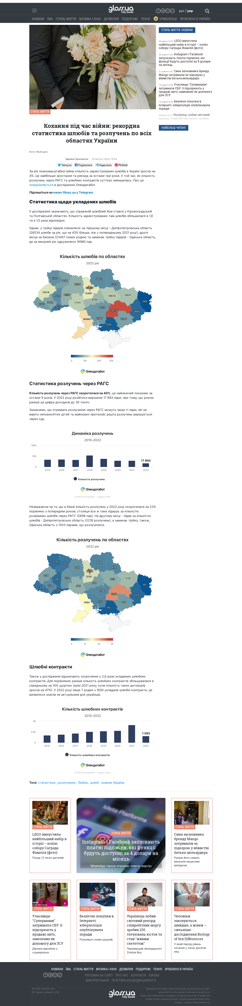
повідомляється (41, 185)
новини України (112, 782)
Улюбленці (168, 19)
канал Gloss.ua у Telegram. (73, 192)
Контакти (138, 975)
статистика (46, 782)
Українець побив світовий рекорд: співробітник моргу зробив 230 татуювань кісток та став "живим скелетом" (185, 120)
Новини (38, 19)
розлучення (66, 782)
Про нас (122, 975)
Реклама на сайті (99, 975)
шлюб (94, 782)
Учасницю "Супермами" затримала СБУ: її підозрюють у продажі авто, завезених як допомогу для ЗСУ (185, 90)
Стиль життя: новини (177, 30)
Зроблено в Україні (195, 19)
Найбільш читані (173, 128)
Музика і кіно (90, 19)
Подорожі (130, 19)
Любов (83, 782)
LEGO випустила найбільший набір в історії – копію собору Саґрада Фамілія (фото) (183, 44)
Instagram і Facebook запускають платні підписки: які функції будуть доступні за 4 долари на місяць (184, 59)
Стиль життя (66, 19)
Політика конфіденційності (134, 980)
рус (181, 11)
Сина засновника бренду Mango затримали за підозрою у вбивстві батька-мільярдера (184, 74)
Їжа (50, 19)
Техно (145, 19)
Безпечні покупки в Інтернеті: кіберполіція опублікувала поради (184, 105)
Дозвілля (111, 19)
